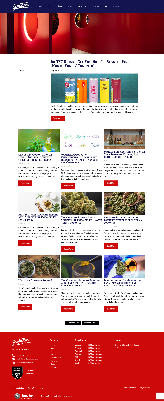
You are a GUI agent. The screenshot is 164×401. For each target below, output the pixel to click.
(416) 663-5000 (22, 355)
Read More (57, 118)
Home (40, 6)
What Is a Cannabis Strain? (35, 280)
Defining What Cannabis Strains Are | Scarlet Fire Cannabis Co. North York (38, 217)
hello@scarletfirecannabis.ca (27, 359)
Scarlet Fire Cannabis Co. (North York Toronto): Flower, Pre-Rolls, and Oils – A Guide (124, 154)
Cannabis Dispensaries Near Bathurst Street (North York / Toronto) (123, 220)
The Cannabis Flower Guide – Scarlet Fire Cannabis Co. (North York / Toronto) (81, 220)
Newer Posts (89, 323)
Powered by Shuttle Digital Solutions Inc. (56, 396)
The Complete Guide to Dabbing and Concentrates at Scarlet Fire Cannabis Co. (80, 283)
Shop (50, 6)
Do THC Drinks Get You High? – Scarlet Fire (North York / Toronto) (90, 64)
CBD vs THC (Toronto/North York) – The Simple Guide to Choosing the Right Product (35, 157)
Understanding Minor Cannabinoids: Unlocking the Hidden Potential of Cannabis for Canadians (79, 158)
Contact (116, 6)
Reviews (96, 6)
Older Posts (74, 323)
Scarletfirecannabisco (25, 363)
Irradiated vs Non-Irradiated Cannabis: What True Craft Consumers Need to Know (122, 283)
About (59, 6)
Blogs (106, 6)
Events (69, 6)
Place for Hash (82, 6)
